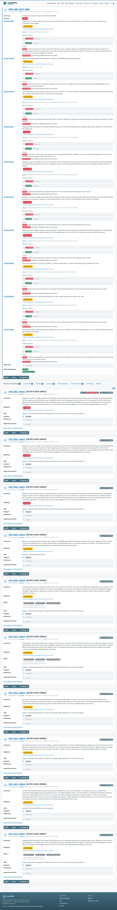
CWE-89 (24, 137)
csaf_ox (21, 11)
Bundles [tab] (39, 384)
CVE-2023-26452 (9, 162)
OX (23, 416)
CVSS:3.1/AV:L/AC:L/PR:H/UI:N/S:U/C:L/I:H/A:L (38, 64)
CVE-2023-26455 (9, 58)
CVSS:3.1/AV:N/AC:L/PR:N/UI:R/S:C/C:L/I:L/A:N (38, 337)
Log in (101, 3)
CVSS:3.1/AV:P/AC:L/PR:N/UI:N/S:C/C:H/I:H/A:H (38, 410)
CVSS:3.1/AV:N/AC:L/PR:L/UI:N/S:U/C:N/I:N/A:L (38, 804)
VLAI (82, 392)
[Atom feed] (112, 388)
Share (14, 377)
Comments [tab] (28, 384)
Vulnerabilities (51, 3)
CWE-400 (24, 32)
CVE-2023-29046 (9, 21)
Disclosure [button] (87, 3)
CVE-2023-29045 (9, 263)
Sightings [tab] (50, 384)
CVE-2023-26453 (9, 197)
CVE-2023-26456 (9, 92)
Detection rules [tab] (77, 384)
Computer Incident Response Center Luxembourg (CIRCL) (26, 906)
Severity (6, 407)
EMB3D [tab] (98, 384)
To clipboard (24, 377)
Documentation (65, 898)
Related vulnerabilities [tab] (12, 384)
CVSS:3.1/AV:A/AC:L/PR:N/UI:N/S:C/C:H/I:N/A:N (38, 134)
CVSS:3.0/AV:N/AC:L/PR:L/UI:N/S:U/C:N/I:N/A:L (38, 28)
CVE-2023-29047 (9, 127)
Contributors (64, 903)
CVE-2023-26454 (9, 230)
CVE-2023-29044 (9, 296)
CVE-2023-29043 (9, 329)
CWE (62, 3)
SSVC (5, 602)
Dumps (62, 906)
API (61, 901)
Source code (94, 901)
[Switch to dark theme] (113, 3)
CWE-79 (24, 102)
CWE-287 (24, 67)
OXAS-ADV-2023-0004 (19, 9)
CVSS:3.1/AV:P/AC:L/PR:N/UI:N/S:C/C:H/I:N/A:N (38, 850)
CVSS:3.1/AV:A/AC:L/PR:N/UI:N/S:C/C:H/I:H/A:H (38, 171)
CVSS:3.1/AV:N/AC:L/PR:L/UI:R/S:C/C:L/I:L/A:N (38, 99)
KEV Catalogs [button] (69, 3)
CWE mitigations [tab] (63, 384)
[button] (110, 3)
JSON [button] (6, 377)
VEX (58, 3)
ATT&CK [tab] (89, 384)
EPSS (101, 392)
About (107, 3)
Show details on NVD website (13, 428)
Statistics (95, 3)
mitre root (28, 416)
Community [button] (79, 3)
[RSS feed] (114, 388)
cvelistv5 (21, 394)
